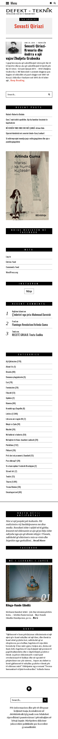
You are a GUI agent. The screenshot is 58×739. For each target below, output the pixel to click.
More (35, 618)
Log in (8, 256)
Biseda (8, 371)
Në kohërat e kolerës (14, 434)
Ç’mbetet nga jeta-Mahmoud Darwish (31, 314)
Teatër (8, 476)
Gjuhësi (9, 397)
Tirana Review (11, 486)
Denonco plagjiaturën (14, 377)
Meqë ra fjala (11, 424)
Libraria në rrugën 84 (14, 418)
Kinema (9, 403)
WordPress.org (12, 272)
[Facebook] (51, 3)
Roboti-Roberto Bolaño (15, 114)
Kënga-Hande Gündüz (18, 605)
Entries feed (11, 261)
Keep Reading (18, 80)
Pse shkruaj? (11, 460)
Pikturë (9, 450)
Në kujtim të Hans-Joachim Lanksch (20, 439)
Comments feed (12, 267)
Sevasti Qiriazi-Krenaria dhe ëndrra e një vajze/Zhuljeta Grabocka (26, 51)
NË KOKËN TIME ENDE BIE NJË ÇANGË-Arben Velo (25, 128)
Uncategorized (12, 492)
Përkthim (9, 445)
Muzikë (8, 429)
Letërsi (9, 413)
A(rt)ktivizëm (11, 361)
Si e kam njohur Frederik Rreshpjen (20, 465)
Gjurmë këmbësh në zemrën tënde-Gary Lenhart (25, 133)
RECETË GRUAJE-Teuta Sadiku (27, 335)
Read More (39, 540)
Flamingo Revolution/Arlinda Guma (30, 324)
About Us (9, 366)
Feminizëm (42, 43)
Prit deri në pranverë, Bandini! (18, 455)
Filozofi (9, 392)
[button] (49, 94)
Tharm (8, 481)
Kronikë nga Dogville (14, 408)
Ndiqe (29, 291)
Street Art (10, 471)
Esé (7, 382)
